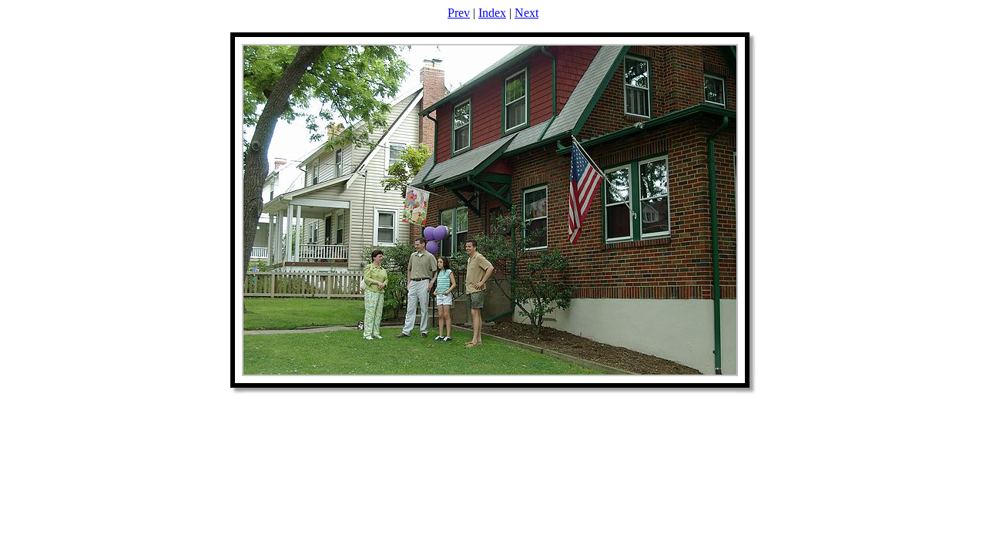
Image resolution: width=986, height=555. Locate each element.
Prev (459, 12)
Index (492, 12)
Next (526, 12)
